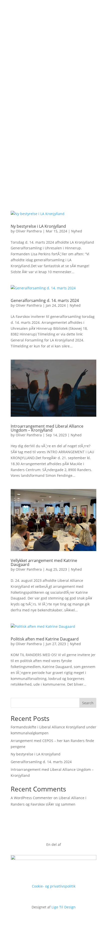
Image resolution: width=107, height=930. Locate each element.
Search (88, 703)
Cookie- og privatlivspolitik (53, 886)
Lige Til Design (64, 907)
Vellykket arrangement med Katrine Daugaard (44, 562)
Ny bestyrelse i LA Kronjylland (38, 226)
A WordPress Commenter (32, 797)
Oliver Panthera (29, 231)
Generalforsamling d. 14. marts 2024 (45, 300)
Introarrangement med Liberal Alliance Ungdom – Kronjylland (47, 428)
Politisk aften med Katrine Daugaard (45, 639)
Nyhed (76, 231)
